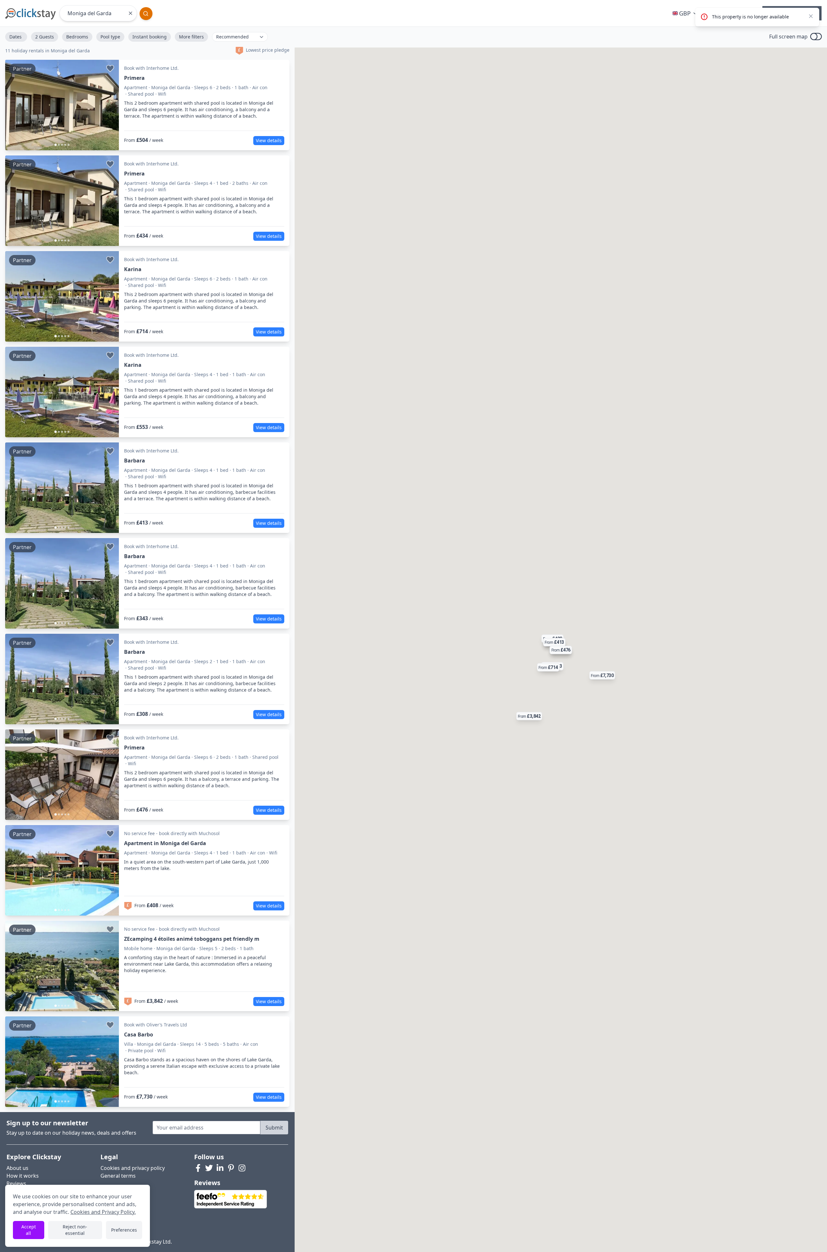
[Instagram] (242, 1168)
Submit (274, 1127)
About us (17, 1168)
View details (269, 140)
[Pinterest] (231, 1168)
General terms (118, 1175)
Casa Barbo (138, 1034)
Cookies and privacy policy (132, 1168)
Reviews (16, 1183)
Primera (134, 77)
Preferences (124, 1230)
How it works (22, 1175)
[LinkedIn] (220, 1168)
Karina (132, 269)
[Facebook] (198, 1168)
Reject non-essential (75, 1230)
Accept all (28, 1230)
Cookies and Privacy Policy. (103, 1211)
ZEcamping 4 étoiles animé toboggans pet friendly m (191, 938)
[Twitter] (209, 1168)
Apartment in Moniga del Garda (165, 843)
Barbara (134, 460)
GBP (685, 13)
